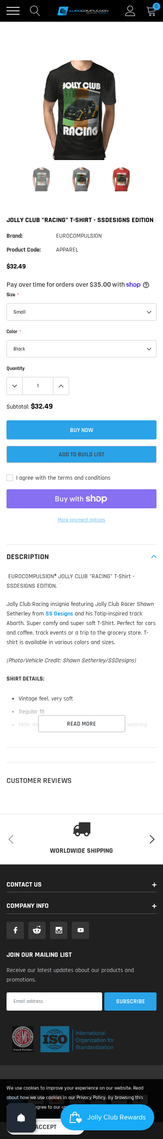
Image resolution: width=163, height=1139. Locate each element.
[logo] (83, 11)
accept (46, 1127)
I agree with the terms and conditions (62, 478)
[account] (130, 11)
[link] (42, 179)
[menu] (13, 10)
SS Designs (59, 614)
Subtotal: (18, 407)
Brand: (15, 236)
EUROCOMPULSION (79, 236)
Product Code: (24, 250)
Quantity (16, 368)
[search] (35, 11)
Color (13, 331)
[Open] (21, 1117)
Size (12, 294)
